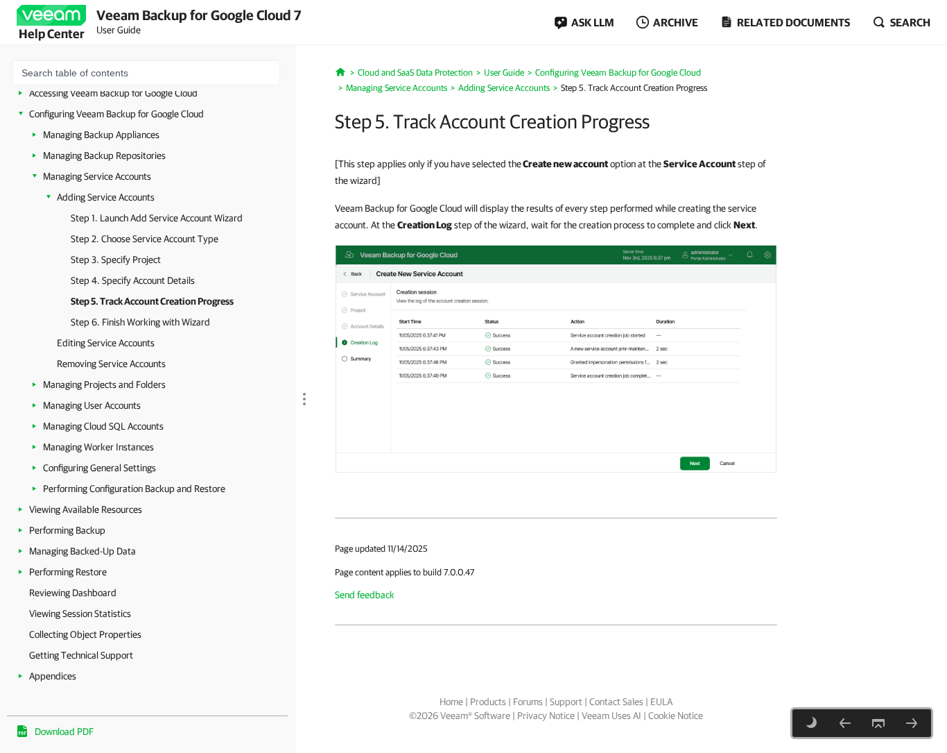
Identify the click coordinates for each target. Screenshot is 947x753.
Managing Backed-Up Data (82, 551)
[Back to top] (878, 723)
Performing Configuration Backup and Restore (134, 488)
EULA (661, 701)
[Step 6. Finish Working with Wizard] (911, 723)
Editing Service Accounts (106, 342)
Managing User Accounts (92, 405)
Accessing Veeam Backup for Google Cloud (113, 93)
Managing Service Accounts (97, 176)
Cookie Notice (675, 715)
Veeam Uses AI (611, 715)
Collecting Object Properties (85, 634)
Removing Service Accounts (111, 363)
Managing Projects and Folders (104, 384)
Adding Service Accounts (106, 197)
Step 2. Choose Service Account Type (144, 238)
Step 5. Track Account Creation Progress (152, 301)
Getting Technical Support (81, 655)
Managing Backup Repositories (104, 155)
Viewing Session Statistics (80, 613)
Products (488, 701)
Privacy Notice (546, 715)
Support (566, 701)
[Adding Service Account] (556, 358)
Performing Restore (68, 571)
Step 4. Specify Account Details (133, 280)
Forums (528, 701)
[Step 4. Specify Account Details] (845, 723)
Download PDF (64, 731)
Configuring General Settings (99, 467)
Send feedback (364, 594)
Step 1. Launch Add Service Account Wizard (157, 217)
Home (451, 701)
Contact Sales (616, 701)
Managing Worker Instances (98, 446)
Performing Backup (67, 530)
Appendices (52, 676)
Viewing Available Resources (85, 509)
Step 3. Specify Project (116, 259)
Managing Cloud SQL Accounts (103, 426)
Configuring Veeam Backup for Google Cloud (116, 113)
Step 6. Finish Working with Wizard (140, 322)
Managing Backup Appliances (101, 134)
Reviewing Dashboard (72, 592)
